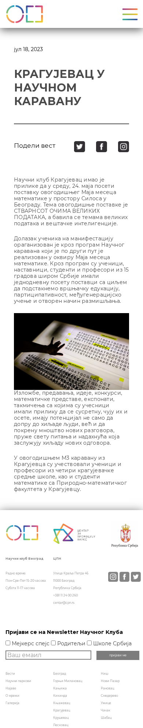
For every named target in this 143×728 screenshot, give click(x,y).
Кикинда (60, 695)
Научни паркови (18, 681)
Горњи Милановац (67, 681)
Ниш (104, 673)
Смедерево (109, 695)
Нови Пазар (110, 681)
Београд (59, 673)
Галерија (12, 703)
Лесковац (60, 725)
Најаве (11, 688)
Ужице (106, 703)
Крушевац (61, 718)
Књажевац (61, 703)
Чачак (105, 710)
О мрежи (12, 695)
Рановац (107, 688)
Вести (10, 673)
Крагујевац (61, 710)
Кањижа (60, 688)
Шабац (106, 718)
